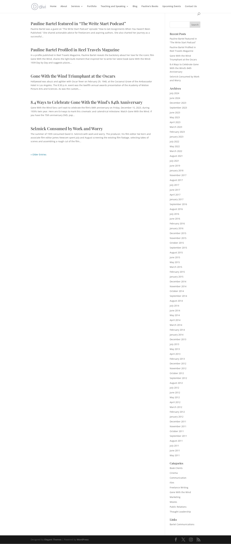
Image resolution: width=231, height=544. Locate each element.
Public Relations (178, 506)
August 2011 (176, 440)
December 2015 (178, 233)
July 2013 (174, 344)
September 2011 (178, 435)
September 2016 (178, 204)
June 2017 (175, 189)
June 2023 (175, 112)
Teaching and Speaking (113, 6)
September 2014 (178, 295)
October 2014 (177, 291)
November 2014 (178, 286)
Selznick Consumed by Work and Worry (67, 128)
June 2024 (175, 98)
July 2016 (174, 213)
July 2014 (174, 305)
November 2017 (178, 175)
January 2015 (176, 276)
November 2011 (178, 426)
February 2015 (177, 271)
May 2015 (175, 262)
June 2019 (175, 165)
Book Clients (176, 468)
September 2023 (178, 107)
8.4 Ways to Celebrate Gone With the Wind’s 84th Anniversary (87, 102)
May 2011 (175, 455)
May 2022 (175, 146)
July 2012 (174, 387)
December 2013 (178, 339)
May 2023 (175, 117)
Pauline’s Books (149, 6)
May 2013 (175, 349)
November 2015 (178, 238)
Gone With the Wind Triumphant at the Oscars (73, 76)
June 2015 (175, 257)
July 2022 (174, 141)
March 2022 (176, 151)
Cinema (174, 472)
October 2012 (177, 373)
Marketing (175, 497)
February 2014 (177, 329)
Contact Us (191, 6)
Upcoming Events (171, 6)
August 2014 (176, 300)
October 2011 (177, 431)
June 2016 (175, 218)
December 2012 (178, 363)
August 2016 (176, 209)
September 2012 (178, 378)
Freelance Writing (179, 487)
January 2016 (176, 228)
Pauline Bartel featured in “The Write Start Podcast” (78, 23)
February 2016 (177, 223)
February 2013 (177, 358)
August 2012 (176, 382)
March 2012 (176, 407)
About (63, 6)
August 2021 (176, 155)
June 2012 (175, 392)
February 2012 (177, 411)
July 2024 (174, 93)
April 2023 (175, 122)
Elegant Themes (52, 539)
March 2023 (176, 126)
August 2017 (176, 180)
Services (75, 6)
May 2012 (175, 397)
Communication (178, 477)
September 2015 (178, 247)
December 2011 (178, 421)
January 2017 (176, 199)
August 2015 (176, 252)
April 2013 (175, 353)
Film (172, 482)
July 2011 (174, 445)
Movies (173, 501)
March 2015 (176, 266)
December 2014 (178, 281)
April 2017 (175, 194)
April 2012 (175, 402)
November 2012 (178, 368)
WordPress (83, 539)
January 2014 (176, 334)
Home (53, 6)
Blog (135, 6)
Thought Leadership (180, 511)
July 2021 (174, 160)
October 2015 (177, 242)
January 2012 (176, 416)
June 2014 (175, 310)
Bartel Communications (182, 524)
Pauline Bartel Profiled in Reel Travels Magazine (75, 49)
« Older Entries (38, 154)
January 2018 (176, 170)
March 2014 (176, 324)
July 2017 (174, 184)
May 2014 (175, 315)
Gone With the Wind (180, 492)
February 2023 (177, 131)
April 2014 (175, 320)
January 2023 (176, 136)
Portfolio (92, 6)
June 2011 (175, 450)
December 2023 (178, 102)
